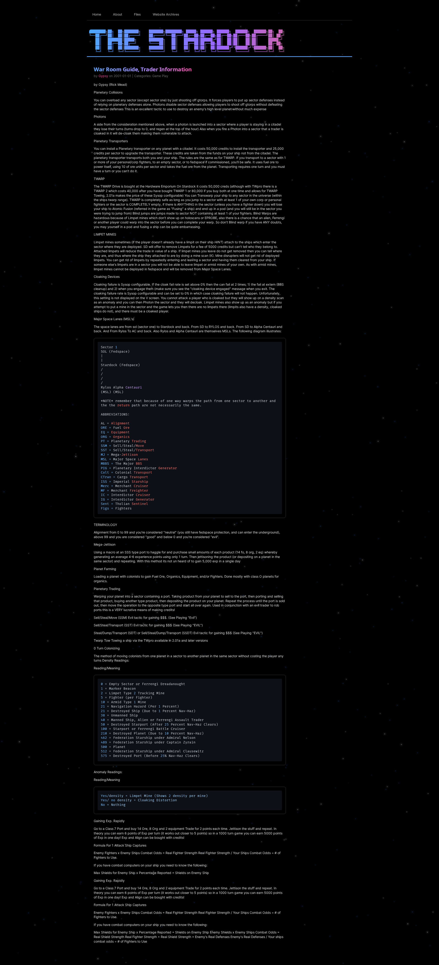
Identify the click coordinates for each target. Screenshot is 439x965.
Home (96, 14)
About (117, 14)
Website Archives (166, 14)
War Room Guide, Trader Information (143, 69)
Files (137, 14)
